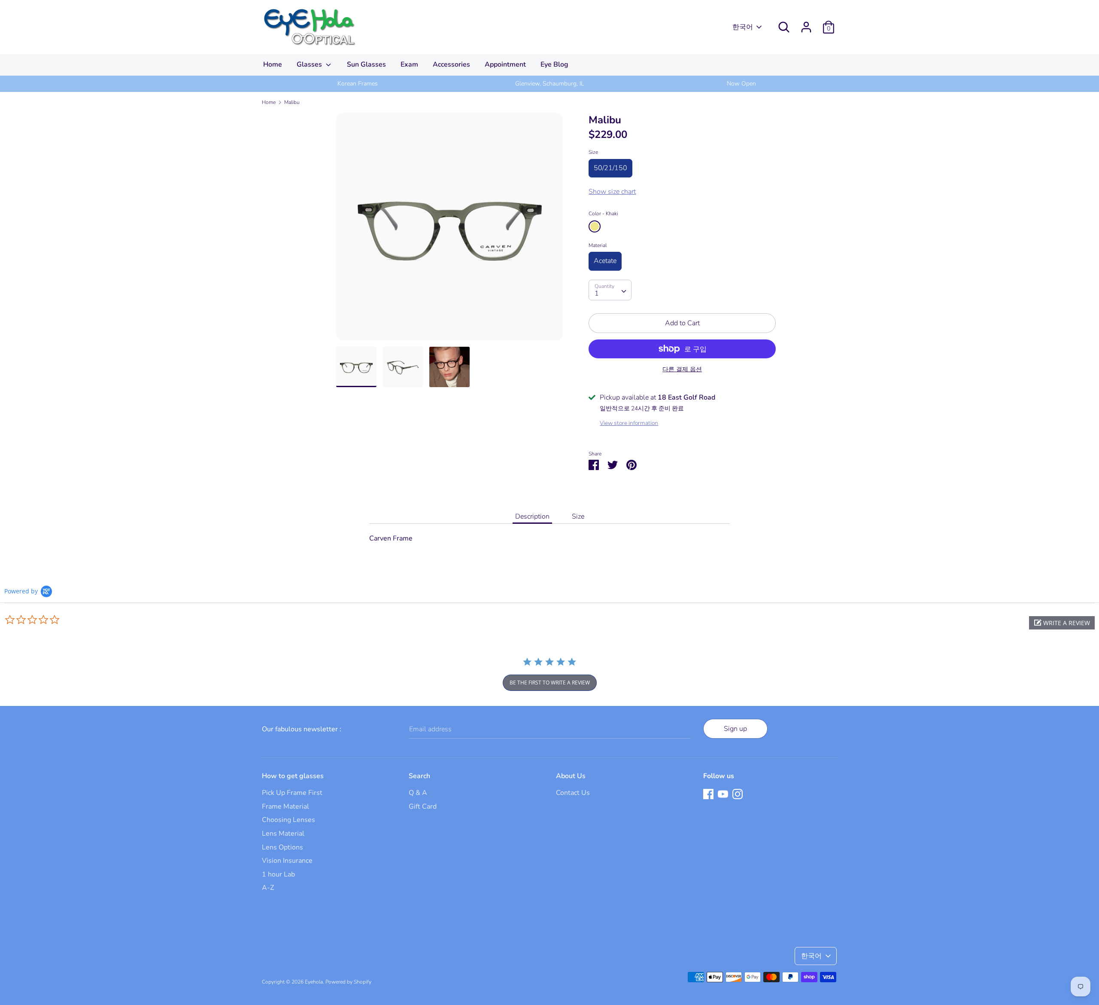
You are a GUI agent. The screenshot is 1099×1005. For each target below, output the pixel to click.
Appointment (505, 64)
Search (419, 776)
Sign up (735, 728)
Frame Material (285, 806)
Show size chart (612, 191)
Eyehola (314, 981)
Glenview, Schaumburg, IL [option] (549, 83)
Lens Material (283, 833)
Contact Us (573, 792)
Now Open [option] (741, 83)
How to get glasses (293, 776)
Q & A (418, 792)
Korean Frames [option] (357, 83)
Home (272, 64)
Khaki (595, 226)
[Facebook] (708, 793)
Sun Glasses (366, 64)
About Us (571, 776)
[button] (1062, 622)
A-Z (268, 887)
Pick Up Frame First (292, 792)
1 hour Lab (278, 874)
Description (532, 516)
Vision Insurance (287, 860)
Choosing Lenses (288, 820)
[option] (449, 230)
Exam (409, 64)
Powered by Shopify (348, 981)
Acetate (605, 261)
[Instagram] (737, 793)
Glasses (310, 64)
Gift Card (423, 806)
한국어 (742, 27)
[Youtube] (723, 793)
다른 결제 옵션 (682, 369)
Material (598, 245)
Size (593, 152)
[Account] (806, 23)
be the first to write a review (550, 682)
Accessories (451, 64)
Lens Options (282, 847)
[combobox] (610, 290)
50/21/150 (610, 168)
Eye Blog (554, 64)
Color (603, 213)
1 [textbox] (597, 293)
